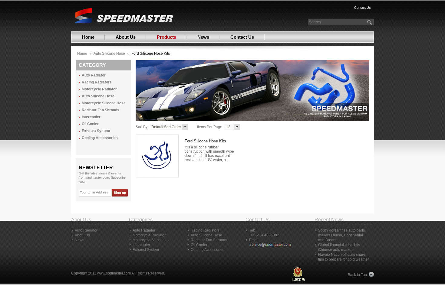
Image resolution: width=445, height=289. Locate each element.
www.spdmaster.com (114, 273)
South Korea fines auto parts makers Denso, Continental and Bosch (341, 235)
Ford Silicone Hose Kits (205, 141)
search (370, 22)
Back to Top (361, 274)
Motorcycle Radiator (99, 89)
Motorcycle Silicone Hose (104, 103)
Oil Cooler (90, 124)
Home (88, 37)
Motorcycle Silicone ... (150, 240)
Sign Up (119, 192)
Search (315, 22)
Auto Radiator (94, 75)
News (203, 37)
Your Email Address (94, 192)
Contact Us (362, 7)
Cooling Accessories (100, 138)
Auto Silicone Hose (109, 53)
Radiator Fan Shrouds (100, 110)
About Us (126, 37)
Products (166, 37)
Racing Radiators (97, 82)
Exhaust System (96, 131)
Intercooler (91, 117)
